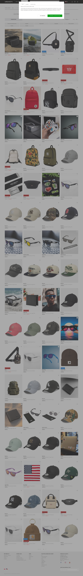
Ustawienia (42, 15)
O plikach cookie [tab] (32, 4)
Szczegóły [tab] (27, 4)
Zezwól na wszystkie (55, 15)
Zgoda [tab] (23, 4)
